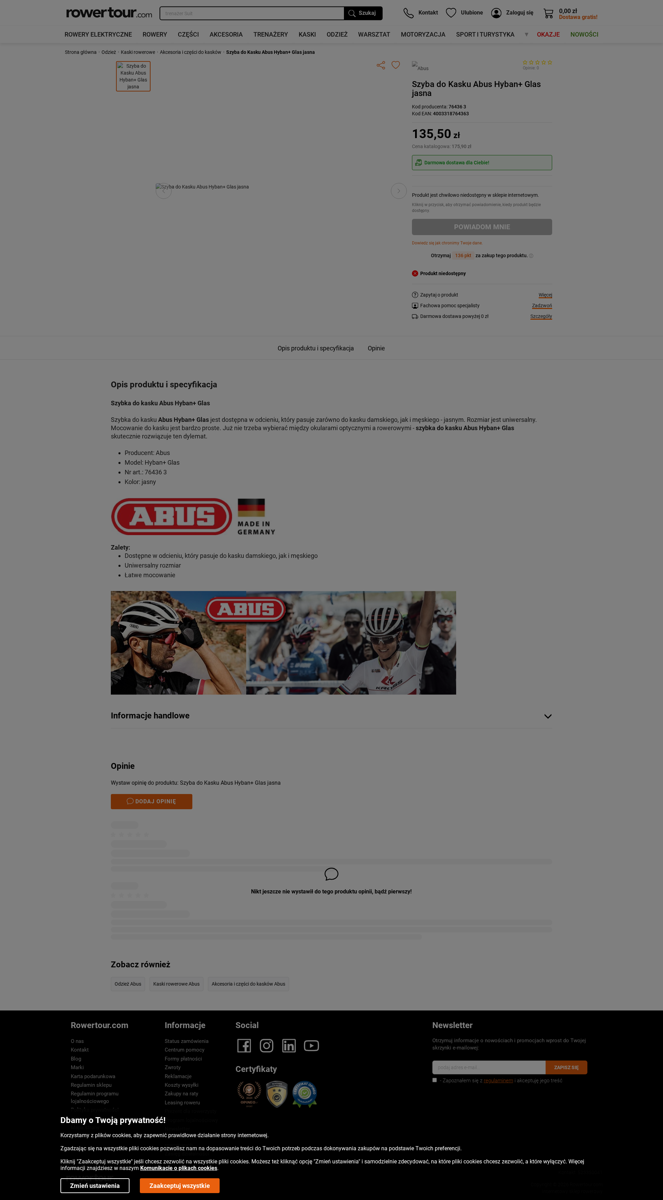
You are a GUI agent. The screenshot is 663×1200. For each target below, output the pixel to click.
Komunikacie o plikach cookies (178, 1168)
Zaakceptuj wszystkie (180, 1185)
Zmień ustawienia (95, 1185)
